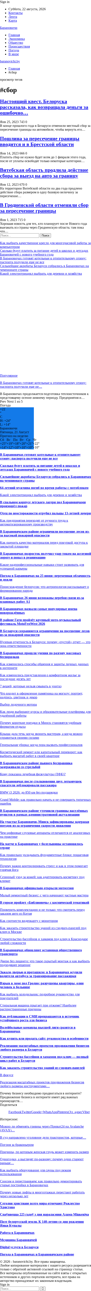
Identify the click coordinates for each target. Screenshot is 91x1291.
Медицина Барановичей (18, 1240)
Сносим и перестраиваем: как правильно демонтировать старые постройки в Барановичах (41, 1183)
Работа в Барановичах (17, 1232)
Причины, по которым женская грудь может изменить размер (44, 1152)
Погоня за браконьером (17, 1145)
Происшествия (19, 46)
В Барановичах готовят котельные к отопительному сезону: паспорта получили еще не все (43, 260)
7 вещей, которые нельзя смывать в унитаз (30, 686)
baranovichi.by (10, 61)
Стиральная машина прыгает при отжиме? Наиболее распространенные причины (38, 1007)
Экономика (16, 39)
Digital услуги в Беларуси (19, 1247)
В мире (13, 54)
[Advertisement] (45, 324)
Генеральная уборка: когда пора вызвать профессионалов (41, 745)
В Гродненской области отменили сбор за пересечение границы (44, 208)
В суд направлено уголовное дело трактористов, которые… (43, 1137)
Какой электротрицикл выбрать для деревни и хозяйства (41, 273)
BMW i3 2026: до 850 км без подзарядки (29, 792)
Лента (12, 16)
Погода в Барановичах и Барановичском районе (37, 1254)
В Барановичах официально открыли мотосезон (37, 888)
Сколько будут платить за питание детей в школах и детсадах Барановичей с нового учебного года (44, 252)
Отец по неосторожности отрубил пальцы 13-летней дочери (45, 513)
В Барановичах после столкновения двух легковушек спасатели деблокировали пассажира (41, 783)
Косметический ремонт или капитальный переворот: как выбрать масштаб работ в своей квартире (41, 754)
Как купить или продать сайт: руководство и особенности (44, 1038)
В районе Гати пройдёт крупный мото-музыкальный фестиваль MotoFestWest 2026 (40, 622)
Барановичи (8, 28)
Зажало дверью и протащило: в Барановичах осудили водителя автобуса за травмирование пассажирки (41, 974)
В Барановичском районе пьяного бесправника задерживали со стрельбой (36, 765)
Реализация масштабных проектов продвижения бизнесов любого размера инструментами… (42, 1084)
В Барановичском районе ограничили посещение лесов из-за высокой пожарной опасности (45, 533)
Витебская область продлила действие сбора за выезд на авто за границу (44, 172)
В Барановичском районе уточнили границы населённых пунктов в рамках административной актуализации (44, 812)
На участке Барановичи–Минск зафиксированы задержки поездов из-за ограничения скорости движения (44, 823)
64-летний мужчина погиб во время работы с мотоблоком (44, 488)
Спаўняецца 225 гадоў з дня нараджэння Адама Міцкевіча (44, 1214)
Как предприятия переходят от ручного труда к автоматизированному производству (34, 522)
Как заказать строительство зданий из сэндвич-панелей (42, 1068)
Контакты (15, 13)
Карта (12, 20)
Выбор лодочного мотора (18, 704)
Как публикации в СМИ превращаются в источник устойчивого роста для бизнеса (39, 1018)
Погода (13, 50)
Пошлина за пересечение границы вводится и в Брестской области (39, 141)
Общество (15, 42)
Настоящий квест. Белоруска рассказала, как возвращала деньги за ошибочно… (44, 107)
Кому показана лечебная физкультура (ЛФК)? (33, 774)
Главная (14, 35)
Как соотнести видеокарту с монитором (29, 921)
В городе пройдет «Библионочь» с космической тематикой (44, 902)
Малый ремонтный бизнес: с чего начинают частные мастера (44, 895)
